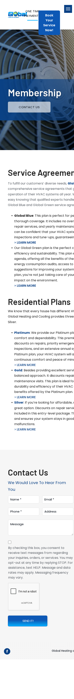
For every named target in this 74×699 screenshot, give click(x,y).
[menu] (68, 9)
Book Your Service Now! (49, 22)
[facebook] (7, 651)
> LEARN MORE (25, 242)
